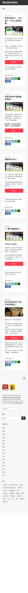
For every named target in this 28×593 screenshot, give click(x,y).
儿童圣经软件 (11, 490)
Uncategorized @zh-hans (9, 487)
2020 (3, 447)
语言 (17, 499)
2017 (3, 456)
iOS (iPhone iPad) (13, 485)
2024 (3, 434)
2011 (3, 475)
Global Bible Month (17, 403)
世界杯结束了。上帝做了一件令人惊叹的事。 (13, 20)
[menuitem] (11, 408)
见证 (8, 499)
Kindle (21, 485)
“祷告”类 (20, 487)
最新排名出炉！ (11, 159)
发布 (18, 490)
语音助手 (22, 499)
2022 (3, 440)
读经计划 (5, 501)
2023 (3, 437)
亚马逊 (4, 490)
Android (5, 485)
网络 (4, 499)
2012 (3, 472)
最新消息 (13, 496)
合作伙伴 (5, 493)
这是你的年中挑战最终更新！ (13, 97)
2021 (3, 443)
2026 (3, 428)
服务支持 (19, 496)
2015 (3, 462)
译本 (13, 499)
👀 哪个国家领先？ (13, 228)
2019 (3, 450)
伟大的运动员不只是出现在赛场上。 (13, 303)
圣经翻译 (12, 493)
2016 (3, 459)
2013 (3, 469)
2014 (3, 466)
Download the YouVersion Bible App (11, 397)
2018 (3, 453)
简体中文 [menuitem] (5, 409)
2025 (3, 431)
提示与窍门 (6, 496)
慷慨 (22, 493)
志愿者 (17, 493)
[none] (11, 408)
